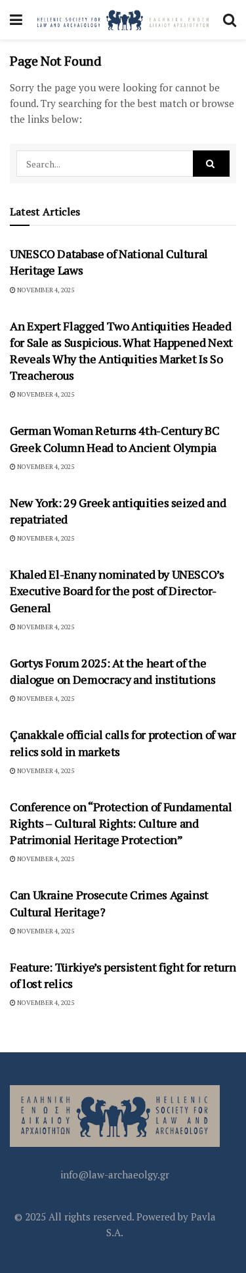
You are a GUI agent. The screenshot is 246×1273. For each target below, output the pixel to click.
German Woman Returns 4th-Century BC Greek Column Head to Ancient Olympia (114, 438)
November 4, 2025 (45, 290)
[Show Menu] (16, 19)
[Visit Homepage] (122, 20)
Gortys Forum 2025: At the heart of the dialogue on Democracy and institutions (112, 671)
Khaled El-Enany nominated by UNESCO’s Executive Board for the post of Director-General (117, 590)
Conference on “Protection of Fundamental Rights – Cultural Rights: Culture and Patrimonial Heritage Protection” (121, 823)
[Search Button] (229, 19)
